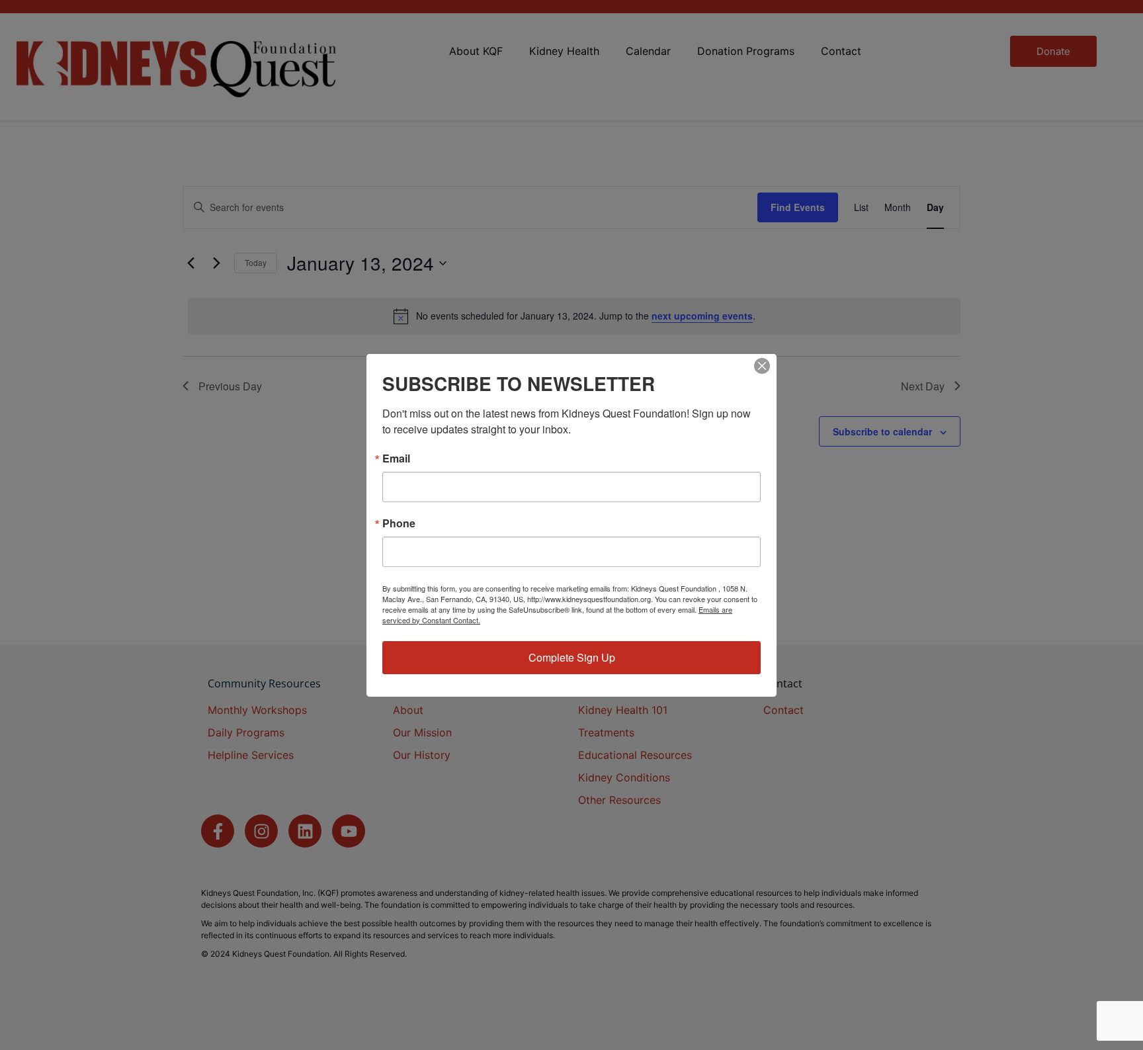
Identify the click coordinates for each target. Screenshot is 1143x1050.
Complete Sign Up (572, 657)
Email (396, 458)
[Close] (762, 366)
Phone (398, 523)
